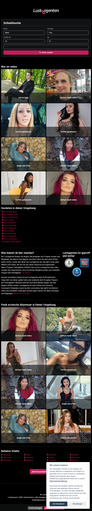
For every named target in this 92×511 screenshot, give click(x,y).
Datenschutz (29, 497)
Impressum (13, 497)
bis (48, 37)
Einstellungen (77, 504)
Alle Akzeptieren (58, 504)
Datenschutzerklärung (58, 481)
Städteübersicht (38, 500)
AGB (20, 497)
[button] (46, 241)
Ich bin (5, 28)
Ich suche (50, 28)
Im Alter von (7, 37)
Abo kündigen (40, 497)
